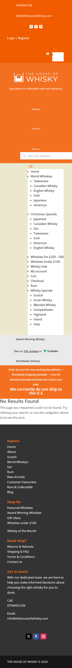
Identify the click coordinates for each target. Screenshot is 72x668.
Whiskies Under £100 (45, 262)
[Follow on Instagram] (40, 26)
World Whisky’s (17, 462)
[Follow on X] (36, 26)
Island (38, 319)
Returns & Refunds (20, 547)
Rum (34, 286)
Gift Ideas (14, 518)
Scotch (38, 295)
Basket (36, 149)
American (40, 205)
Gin (36, 229)
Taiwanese (41, 181)
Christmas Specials (44, 214)
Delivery (36, 109)
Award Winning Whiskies (24, 513)
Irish (37, 195)
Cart (34, 276)
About (11, 452)
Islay (37, 324)
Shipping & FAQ (18, 552)
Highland (40, 314)
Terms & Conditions (21, 557)
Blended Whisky (45, 305)
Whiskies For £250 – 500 (47, 257)
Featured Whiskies (20, 508)
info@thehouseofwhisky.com (34, 16)
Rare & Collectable (20, 487)
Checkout (37, 281)
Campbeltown (43, 310)
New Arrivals (16, 477)
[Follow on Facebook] (31, 26)
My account (39, 271)
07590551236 (24, 5)
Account (36, 128)
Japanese (40, 200)
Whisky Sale (39, 266)
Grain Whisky (43, 300)
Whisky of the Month (21, 531)
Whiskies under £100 (21, 523)
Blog (10, 492)
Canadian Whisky (45, 186)
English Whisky (44, 191)
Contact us (14, 562)
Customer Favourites (21, 482)
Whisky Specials (42, 290)
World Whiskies (41, 176)
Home (59, 55)
